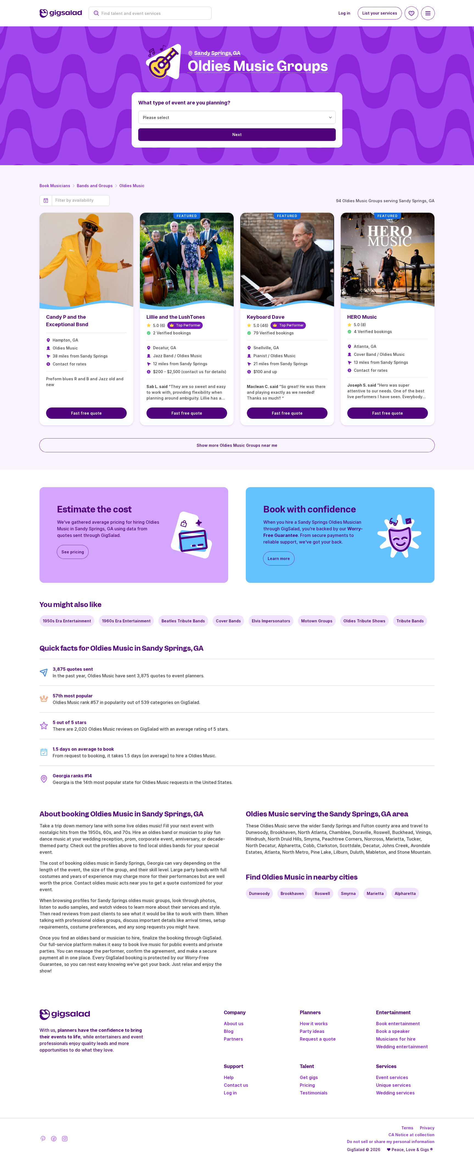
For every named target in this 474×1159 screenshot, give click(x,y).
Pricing (307, 1085)
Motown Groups (316, 621)
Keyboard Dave (265, 317)
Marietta (375, 893)
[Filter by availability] (80, 200)
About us (234, 1023)
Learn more (279, 558)
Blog (228, 1031)
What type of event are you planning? (184, 103)
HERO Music (362, 317)
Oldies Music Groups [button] (258, 66)
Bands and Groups (95, 185)
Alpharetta (405, 893)
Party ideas (312, 1031)
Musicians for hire (396, 1039)
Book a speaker (393, 1031)
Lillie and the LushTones (175, 317)
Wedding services (395, 1093)
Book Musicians (55, 185)
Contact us (236, 1085)
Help (229, 1077)
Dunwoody (259, 893)
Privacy (427, 1127)
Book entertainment (398, 1023)
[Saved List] (411, 13)
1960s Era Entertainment (126, 621)
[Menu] (428, 13)
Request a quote (318, 1039)
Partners (233, 1039)
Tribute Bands (410, 621)
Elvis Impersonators (271, 621)
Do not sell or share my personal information (391, 1141)
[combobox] (153, 13)
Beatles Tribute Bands (183, 621)
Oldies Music (132, 185)
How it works (314, 1023)
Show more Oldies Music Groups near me (237, 445)
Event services (392, 1077)
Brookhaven (292, 893)
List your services (379, 13)
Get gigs (309, 1077)
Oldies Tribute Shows (364, 621)
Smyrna (348, 893)
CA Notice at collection (411, 1134)
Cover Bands (228, 621)
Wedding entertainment (402, 1046)
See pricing (72, 552)
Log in (344, 13)
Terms (407, 1127)
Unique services (393, 1085)
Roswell (322, 893)
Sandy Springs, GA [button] (217, 53)
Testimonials (314, 1093)
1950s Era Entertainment (67, 621)
